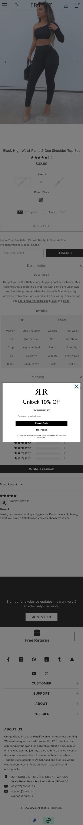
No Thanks (41, 430)
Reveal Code (41, 423)
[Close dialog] (76, 386)
